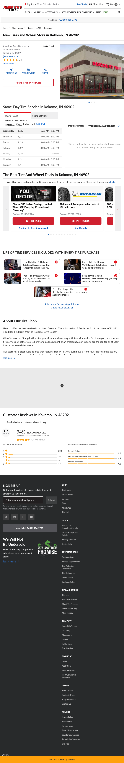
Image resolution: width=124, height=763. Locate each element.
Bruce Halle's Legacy (70, 626)
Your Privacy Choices (70, 735)
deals (112, 182)
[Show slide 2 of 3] (92, 102)
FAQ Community (68, 699)
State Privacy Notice (70, 730)
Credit (64, 661)
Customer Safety (68, 582)
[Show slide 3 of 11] (54, 235)
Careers (65, 639)
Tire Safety (66, 595)
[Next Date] (118, 125)
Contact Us (66, 704)
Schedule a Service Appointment (62, 304)
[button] (32, 454)
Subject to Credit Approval (33, 228)
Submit (51, 500)
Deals (105, 12)
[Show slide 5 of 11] (59, 235)
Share (45, 73)
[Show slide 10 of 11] (73, 235)
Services (65, 499)
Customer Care (68, 557)
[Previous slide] (63, 68)
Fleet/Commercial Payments (69, 676)
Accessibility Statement (71, 739)
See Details (81, 228)
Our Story (66, 630)
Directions (11, 73)
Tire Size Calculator (69, 599)
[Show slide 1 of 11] (48, 235)
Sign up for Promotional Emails (70, 526)
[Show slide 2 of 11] (51, 235)
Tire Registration (68, 573)
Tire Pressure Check (13, 274)
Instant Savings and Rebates (70, 533)
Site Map (65, 744)
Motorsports (67, 635)
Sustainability (67, 648)
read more (7, 357)
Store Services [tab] (39, 115)
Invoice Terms (67, 726)
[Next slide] (121, 68)
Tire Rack (65, 512)
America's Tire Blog (69, 608)
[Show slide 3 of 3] (95, 102)
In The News (67, 644)
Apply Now (66, 666)
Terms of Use (67, 721)
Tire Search (66, 490)
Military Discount (69, 539)
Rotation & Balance (13, 260)
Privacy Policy (67, 717)
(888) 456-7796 (69, 19)
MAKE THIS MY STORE (28, 82)
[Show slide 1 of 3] (89, 102)
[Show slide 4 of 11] (56, 235)
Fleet (98, 12)
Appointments (69, 12)
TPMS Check (70, 274)
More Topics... (67, 613)
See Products (81, 221)
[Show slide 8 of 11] (67, 235)
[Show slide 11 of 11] (76, 235)
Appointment (28, 73)
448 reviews (8, 63)
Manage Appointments (71, 561)
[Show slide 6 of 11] (62, 235)
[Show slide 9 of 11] (70, 235)
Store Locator (67, 690)
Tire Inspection (41, 288)
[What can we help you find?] (119, 12)
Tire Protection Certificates (68, 567)
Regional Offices (68, 695)
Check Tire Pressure (70, 604)
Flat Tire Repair (71, 260)
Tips (79, 12)
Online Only (67, 544)
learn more (10, 561)
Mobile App (66, 508)
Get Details (33, 221)
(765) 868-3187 (11, 56)
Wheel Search (67, 494)
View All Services (62, 307)
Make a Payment (68, 670)
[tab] (17, 115)
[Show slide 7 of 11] (65, 235)
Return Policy (67, 577)
